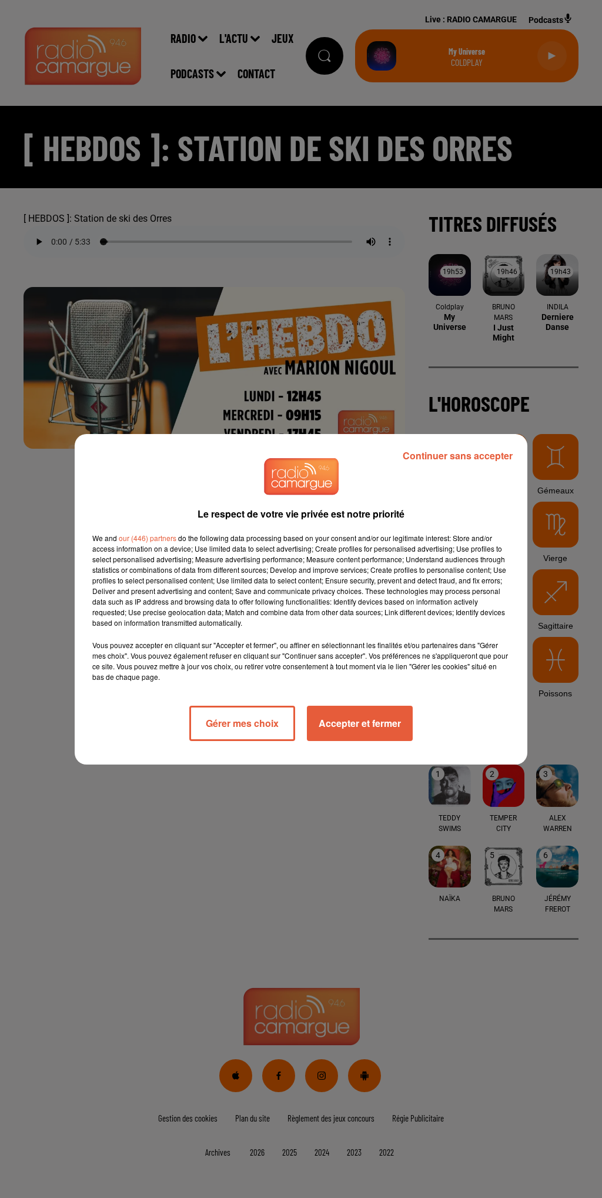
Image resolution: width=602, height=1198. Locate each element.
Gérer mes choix (242, 723)
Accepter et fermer (360, 723)
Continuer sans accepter (458, 455)
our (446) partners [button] (147, 538)
